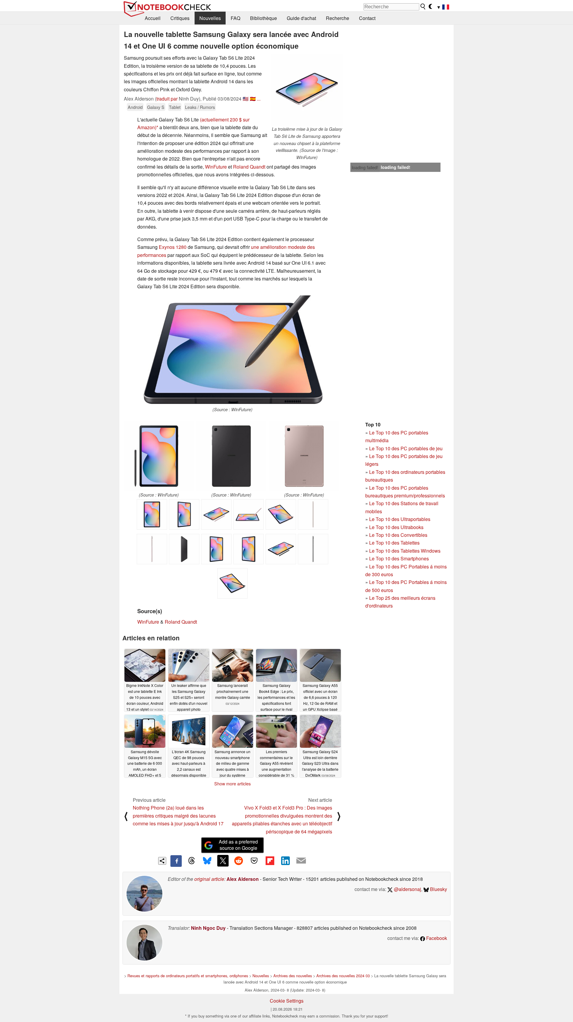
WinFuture (216, 166)
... (259, 98)
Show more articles (232, 784)
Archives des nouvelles (292, 975)
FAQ (235, 18)
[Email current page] (301, 861)
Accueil (153, 18)
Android (135, 107)
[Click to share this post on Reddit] (238, 860)
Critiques (180, 18)
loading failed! (365, 167)
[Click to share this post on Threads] (191, 861)
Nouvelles (210, 18)
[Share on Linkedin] (285, 860)
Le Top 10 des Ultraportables (399, 519)
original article (209, 878)
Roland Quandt (249, 166)
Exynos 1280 (173, 246)
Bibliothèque (263, 18)
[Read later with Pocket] (254, 860)
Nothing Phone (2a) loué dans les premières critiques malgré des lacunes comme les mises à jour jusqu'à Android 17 (178, 815)
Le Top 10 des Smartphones (399, 558)
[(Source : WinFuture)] (232, 350)
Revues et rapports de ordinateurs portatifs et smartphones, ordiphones (187, 975)
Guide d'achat (301, 18)
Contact (367, 18)
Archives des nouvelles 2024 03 (343, 975)
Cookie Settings (287, 1000)
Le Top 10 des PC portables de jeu (406, 448)
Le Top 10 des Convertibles (398, 534)
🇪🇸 (253, 98)
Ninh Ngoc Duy (208, 927)
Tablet (175, 107)
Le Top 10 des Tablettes (394, 542)
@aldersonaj (407, 889)
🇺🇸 (246, 98)
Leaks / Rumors (200, 107)
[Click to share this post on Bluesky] (207, 861)
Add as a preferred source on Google (238, 844)
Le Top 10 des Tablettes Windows (404, 550)
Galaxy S (155, 107)
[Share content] (162, 861)
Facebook (436, 938)
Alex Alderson (243, 878)
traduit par (167, 98)
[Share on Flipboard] (269, 860)
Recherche (337, 18)
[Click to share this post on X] (223, 860)
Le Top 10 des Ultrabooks (396, 527)
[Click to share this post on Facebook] (176, 861)
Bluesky (438, 889)
